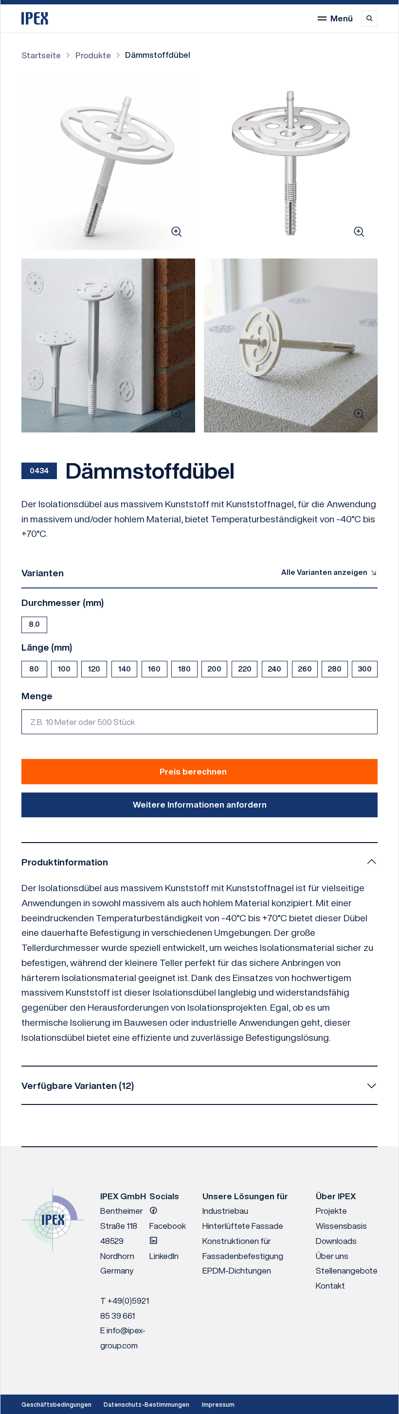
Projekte (331, 1211)
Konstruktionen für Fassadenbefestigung (242, 1248)
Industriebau (225, 1211)
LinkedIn (164, 1256)
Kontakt (330, 1285)
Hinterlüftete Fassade (242, 1226)
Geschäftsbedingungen (56, 1404)
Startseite (41, 55)
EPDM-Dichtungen (236, 1270)
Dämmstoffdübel (157, 55)
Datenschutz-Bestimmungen (146, 1404)
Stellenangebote (347, 1270)
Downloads (336, 1241)
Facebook (167, 1226)
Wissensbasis (341, 1226)
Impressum (218, 1404)
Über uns (332, 1256)
